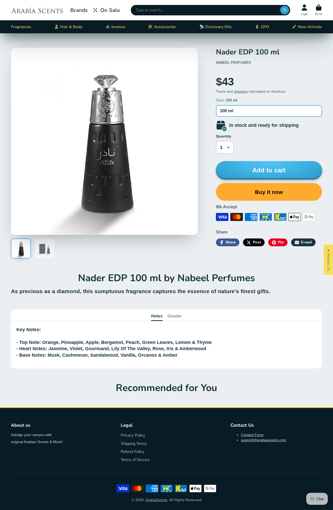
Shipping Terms (134, 443)
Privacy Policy (133, 435)
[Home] (37, 10)
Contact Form (252, 435)
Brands (79, 10)
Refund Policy (132, 451)
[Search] (284, 10)
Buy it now (269, 192)
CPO (265, 26)
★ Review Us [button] (328, 259)
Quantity (223, 136)
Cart (318, 10)
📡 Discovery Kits (215, 26)
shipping (241, 91)
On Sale (110, 10)
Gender (175, 316)
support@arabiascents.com (263, 440)
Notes (157, 316)
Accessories (165, 26)
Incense (118, 26)
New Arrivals (310, 26)
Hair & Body (71, 26)
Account (304, 10)
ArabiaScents (156, 500)
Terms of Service (135, 459)
